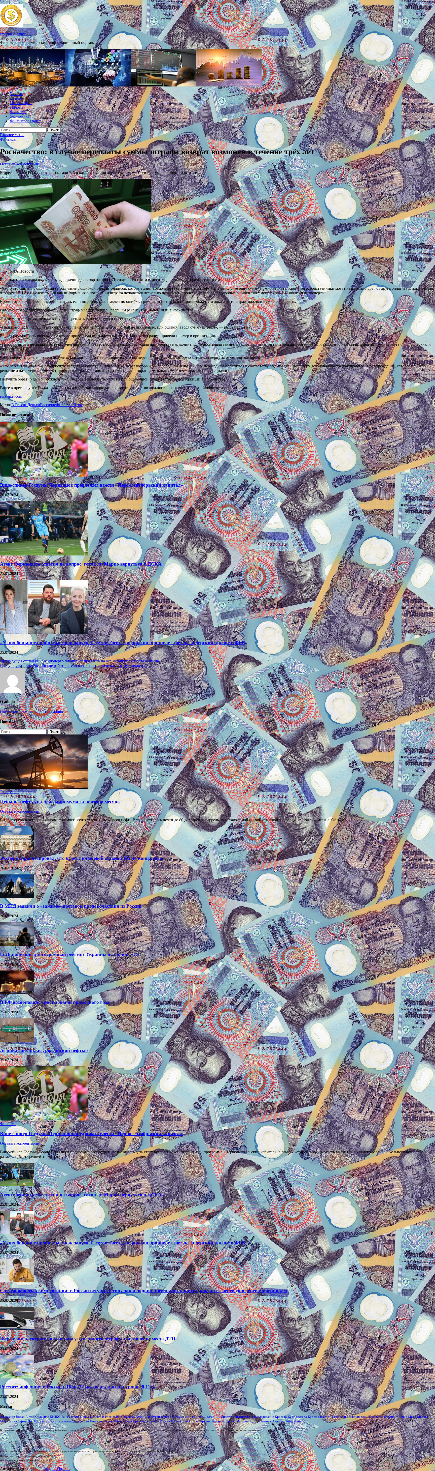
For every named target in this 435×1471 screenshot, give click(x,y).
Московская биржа (13, 1421)
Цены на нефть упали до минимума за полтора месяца (60, 801)
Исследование (264, 1417)
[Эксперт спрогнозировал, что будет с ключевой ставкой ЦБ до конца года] (17, 848)
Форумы (243, 1421)
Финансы (18, 112)
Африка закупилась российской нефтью (44, 1050)
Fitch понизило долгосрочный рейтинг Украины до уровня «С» (69, 954)
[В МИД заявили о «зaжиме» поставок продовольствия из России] (17, 896)
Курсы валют (317, 1417)
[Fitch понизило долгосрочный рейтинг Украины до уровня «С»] (17, 944)
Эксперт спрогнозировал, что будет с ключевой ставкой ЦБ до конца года (81, 858)
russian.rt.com (11, 396)
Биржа (84, 1417)
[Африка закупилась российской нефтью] (17, 1040)
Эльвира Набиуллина (286, 1421)
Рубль (175, 1421)
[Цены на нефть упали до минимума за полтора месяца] (44, 787)
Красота (281, 1417)
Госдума (178, 1417)
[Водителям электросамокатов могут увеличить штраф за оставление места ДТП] (17, 1329)
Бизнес (16, 98)
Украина (204, 1421)
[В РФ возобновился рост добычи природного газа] (17, 992)
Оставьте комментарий (19, 164)
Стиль (193, 1421)
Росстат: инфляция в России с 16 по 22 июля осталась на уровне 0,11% (77, 1386)
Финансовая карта (26, 121)
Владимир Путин (148, 1417)
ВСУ (119, 1417)
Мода (412, 1417)
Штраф (78, 405)
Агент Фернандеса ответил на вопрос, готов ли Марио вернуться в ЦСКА (81, 564)
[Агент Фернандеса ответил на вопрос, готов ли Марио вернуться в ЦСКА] (44, 554)
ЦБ (252, 1421)
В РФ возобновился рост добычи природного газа (55, 1002)
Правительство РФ (146, 1421)
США (184, 1421)
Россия (165, 1421)
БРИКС (55, 1417)
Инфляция (246, 1417)
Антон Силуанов (37, 1417)
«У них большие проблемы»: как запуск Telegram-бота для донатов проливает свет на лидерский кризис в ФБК (122, 642)
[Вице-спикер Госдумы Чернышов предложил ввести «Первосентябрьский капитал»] (44, 475)
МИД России (337, 1417)
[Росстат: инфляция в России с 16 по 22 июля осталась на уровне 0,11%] (17, 1377)
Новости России (101, 1421)
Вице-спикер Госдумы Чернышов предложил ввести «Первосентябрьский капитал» (91, 485)
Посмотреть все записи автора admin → (34, 711)
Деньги (33, 405)
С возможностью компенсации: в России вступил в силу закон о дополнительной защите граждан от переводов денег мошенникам (143, 1290)
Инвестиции (21, 103)
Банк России (70, 1417)
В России (19, 405)
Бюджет (95, 1417)
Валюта (16, 94)
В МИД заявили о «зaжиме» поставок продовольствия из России (70, 906)
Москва (422, 1417)
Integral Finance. (13, 34)
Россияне (48, 405)
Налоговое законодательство (68, 1421)
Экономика (19, 116)
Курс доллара (297, 1417)
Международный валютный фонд (371, 1417)
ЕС (217, 1417)
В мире (166, 1417)
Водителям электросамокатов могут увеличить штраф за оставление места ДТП (87, 1338)
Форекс (231, 1421)
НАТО (32, 1421)
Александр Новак (12, 1417)
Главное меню (12, 135)
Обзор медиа (123, 1421)
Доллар (209, 1417)
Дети (199, 1417)
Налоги (16, 107)
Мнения (401, 1417)
